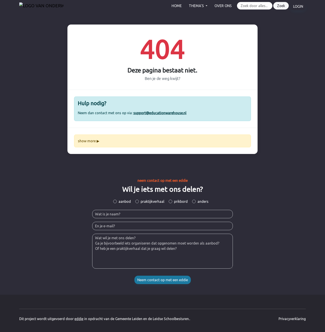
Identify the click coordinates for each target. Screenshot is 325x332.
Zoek (281, 6)
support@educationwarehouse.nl (159, 113)
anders (202, 201)
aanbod (125, 201)
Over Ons (223, 6)
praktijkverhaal (152, 201)
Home (177, 6)
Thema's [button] (197, 6)
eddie (79, 319)
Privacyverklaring (292, 319)
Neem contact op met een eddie (162, 280)
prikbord (181, 201)
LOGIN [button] (298, 6)
